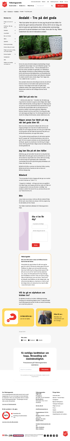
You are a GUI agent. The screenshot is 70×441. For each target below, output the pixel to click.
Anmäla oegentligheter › (58, 412)
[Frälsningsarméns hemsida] (4, 4)
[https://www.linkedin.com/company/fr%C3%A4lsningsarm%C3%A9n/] (51, 436)
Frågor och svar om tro (8, 22)
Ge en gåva (61, 5)
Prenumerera (45, 369)
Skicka (35, 245)
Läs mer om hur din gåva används (10, 422)
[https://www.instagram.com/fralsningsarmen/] (48, 436)
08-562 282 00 (39, 405)
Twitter (24, 340)
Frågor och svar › (57, 406)
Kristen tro (22, 5)
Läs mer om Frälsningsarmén (9, 404)
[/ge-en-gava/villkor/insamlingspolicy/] (5, 436)
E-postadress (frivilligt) (38, 223)
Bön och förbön (7, 36)
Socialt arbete (12, 5)
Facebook (32, 340)
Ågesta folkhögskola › (58, 401)
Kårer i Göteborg (40, 429)
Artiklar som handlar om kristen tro (8, 63)
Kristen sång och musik (9, 47)
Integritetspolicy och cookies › (60, 414)
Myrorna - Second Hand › (58, 397)
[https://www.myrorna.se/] (18, 436)
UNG (5, 59)
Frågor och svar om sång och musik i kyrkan (9, 50)
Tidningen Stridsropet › (58, 403)
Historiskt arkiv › (56, 395)
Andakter (16, 11)
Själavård (6, 41)
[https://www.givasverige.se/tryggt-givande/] (11, 436)
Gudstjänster (7, 57)
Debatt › (54, 410)
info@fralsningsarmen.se (42, 409)
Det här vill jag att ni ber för (39, 230)
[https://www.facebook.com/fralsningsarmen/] (45, 436)
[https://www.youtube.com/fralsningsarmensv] (57, 436)
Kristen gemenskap (8, 44)
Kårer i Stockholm (40, 427)
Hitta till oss (31, 5)
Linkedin (40, 340)
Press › (54, 408)
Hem (5, 11)
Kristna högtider (7, 54)
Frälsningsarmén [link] (15, 3)
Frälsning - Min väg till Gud (8, 26)
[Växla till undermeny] (15, 22)
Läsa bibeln (6, 33)
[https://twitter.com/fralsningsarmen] (54, 436)
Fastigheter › (56, 399)
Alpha (5, 38)
